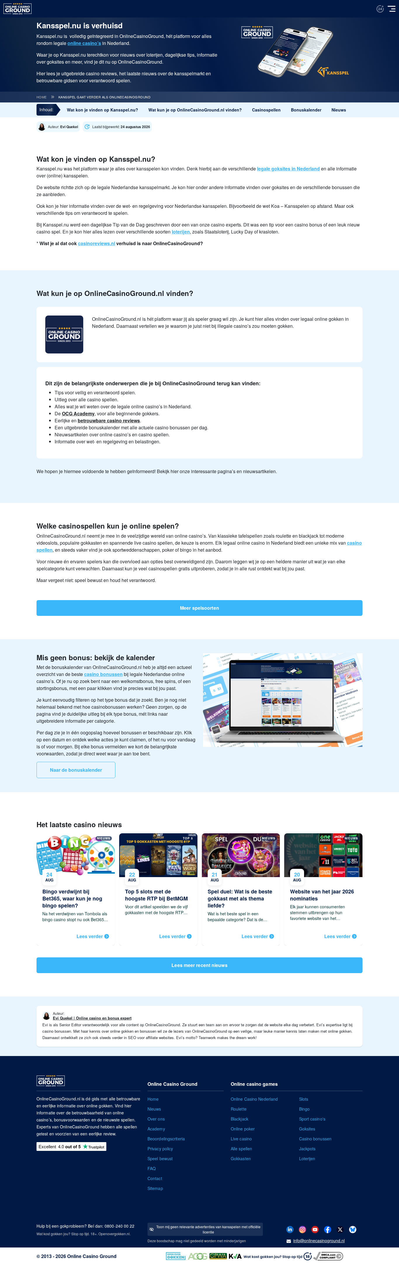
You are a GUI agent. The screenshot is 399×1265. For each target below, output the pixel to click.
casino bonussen (103, 674)
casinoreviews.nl (96, 243)
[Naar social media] (290, 1229)
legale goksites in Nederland (288, 168)
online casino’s (84, 43)
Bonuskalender (306, 110)
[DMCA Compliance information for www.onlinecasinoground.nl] (329, 1255)
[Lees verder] (76, 889)
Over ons (156, 1119)
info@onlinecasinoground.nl (319, 1240)
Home (42, 97)
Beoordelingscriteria (166, 1139)
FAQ (152, 1168)
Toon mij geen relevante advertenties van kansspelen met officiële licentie (208, 1229)
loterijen (181, 231)
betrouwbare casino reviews (109, 420)
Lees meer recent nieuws (199, 965)
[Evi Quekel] (59, 126)
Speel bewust (160, 1158)
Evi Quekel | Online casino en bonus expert (92, 1018)
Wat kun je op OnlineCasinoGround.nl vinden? (195, 110)
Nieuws (339, 110)
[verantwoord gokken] (380, 9)
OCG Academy (78, 413)
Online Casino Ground (92, 1256)
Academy (156, 1129)
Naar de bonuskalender (76, 769)
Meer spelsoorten (199, 607)
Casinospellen (266, 110)
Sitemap (155, 1188)
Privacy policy (160, 1148)
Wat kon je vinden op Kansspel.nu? (102, 110)
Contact (155, 1178)
